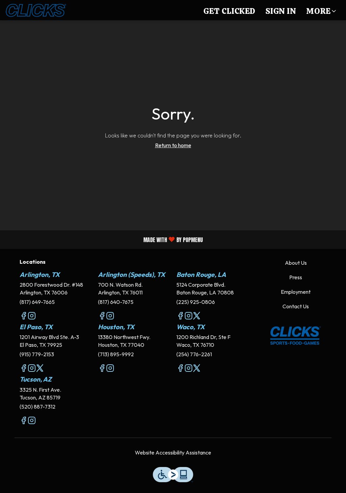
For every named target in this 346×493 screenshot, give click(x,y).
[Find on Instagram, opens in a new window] (32, 317)
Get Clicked (229, 11)
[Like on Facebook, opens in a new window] (24, 317)
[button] (322, 10)
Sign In (281, 11)
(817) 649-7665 (37, 302)
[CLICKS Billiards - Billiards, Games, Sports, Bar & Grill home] (35, 10)
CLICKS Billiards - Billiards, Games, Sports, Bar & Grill (295, 335)
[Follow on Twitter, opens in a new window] (197, 317)
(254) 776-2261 (194, 354)
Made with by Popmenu (104, 239)
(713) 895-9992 (116, 354)
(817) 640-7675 (115, 302)
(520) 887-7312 (37, 406)
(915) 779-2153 (37, 354)
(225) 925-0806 (195, 302)
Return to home (173, 145)
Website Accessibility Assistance (173, 452)
